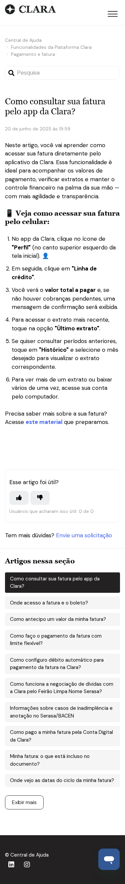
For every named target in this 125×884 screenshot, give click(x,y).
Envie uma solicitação (84, 535)
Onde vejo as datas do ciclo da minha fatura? (62, 780)
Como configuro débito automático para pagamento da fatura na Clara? (57, 664)
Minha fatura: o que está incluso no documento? (50, 760)
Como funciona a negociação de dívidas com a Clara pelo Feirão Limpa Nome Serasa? (61, 688)
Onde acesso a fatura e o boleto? (49, 602)
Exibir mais (24, 802)
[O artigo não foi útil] (40, 498)
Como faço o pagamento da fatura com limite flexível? (56, 640)
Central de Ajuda (23, 40)
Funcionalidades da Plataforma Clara (51, 47)
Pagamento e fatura (33, 54)
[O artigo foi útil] (19, 498)
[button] (112, 12)
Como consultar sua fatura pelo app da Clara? (55, 582)
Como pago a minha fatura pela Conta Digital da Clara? (61, 736)
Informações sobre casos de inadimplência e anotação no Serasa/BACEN (61, 712)
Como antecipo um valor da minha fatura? (58, 619)
